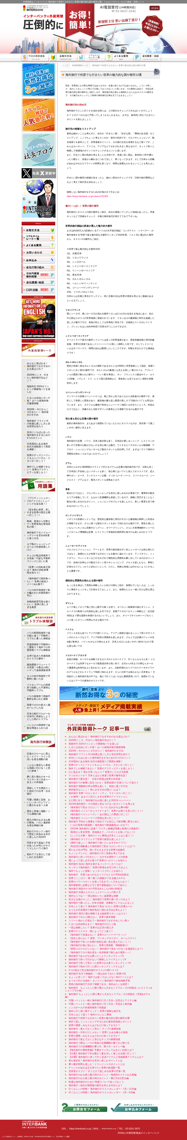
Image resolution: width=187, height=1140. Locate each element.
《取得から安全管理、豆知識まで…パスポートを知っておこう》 (102, 832)
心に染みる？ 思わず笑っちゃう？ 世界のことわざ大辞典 (98, 772)
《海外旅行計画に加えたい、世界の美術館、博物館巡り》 (99, 945)
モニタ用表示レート (8, 1136)
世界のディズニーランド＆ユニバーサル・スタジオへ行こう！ (101, 765)
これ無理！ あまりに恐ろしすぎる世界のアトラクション (98, 796)
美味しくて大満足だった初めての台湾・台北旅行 (38, 791)
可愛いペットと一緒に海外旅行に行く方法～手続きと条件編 (100, 1004)
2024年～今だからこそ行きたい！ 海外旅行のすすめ (96, 751)
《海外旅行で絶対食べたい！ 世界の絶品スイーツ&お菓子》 (38, 581)
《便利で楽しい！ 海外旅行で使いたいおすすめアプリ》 (98, 843)
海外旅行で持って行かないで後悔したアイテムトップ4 (97, 959)
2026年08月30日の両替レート (45, 1136)
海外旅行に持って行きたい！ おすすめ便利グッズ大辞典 (98, 857)
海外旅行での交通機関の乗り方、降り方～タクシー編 (97, 1046)
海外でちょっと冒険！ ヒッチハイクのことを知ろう (96, 871)
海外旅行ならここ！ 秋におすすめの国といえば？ (95, 789)
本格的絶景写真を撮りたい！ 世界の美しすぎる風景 (38, 604)
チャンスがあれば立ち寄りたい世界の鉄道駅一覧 (94, 1067)
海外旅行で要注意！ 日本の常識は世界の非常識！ (95, 779)
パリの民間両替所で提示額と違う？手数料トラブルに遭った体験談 (38, 636)
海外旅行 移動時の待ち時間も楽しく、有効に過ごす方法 (98, 786)
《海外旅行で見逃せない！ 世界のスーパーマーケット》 (98, 934)
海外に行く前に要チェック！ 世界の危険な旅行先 (95, 1011)
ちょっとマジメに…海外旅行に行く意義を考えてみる (97, 853)
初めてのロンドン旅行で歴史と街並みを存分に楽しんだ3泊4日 (38, 834)
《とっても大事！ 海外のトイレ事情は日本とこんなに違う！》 (102, 835)
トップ (65, 65)
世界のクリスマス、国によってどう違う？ (91, 931)
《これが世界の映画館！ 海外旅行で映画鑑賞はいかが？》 (99, 825)
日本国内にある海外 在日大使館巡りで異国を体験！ (96, 761)
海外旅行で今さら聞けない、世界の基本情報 (92, 917)
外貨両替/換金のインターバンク (142, 1133)
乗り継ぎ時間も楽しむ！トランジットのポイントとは (97, 1064)
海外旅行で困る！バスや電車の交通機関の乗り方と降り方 (99, 1043)
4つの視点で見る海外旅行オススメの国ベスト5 (93, 970)
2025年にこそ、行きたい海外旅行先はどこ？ (92, 740)
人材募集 (19, 1136)
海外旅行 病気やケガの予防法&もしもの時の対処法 (95, 888)
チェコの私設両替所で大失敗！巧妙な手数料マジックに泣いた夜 (38, 558)
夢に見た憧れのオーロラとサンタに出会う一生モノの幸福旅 (38, 779)
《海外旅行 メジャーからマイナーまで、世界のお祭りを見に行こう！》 (106, 811)
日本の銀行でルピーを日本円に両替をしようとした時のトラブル (38, 716)
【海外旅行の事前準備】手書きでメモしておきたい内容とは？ (101, 1050)
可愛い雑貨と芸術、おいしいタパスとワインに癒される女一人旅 (38, 802)
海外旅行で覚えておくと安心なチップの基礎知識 (94, 1039)
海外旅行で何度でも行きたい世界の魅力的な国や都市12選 (99, 1018)
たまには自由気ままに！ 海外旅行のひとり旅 (92, 924)
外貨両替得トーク (80, 65)
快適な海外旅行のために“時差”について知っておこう (96, 1082)
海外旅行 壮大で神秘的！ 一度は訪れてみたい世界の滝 (97, 973)
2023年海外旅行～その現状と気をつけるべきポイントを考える (102, 804)
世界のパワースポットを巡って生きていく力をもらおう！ (99, 881)
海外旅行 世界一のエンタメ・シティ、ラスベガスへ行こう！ (100, 793)
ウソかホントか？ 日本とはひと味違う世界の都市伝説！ (98, 775)
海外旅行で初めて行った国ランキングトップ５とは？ (97, 966)
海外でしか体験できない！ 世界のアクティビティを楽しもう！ (102, 768)
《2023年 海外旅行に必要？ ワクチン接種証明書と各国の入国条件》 (105, 828)
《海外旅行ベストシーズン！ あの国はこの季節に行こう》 (99, 814)
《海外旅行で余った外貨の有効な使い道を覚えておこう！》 (100, 942)
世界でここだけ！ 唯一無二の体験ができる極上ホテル (97, 878)
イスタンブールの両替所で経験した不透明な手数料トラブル (38, 688)
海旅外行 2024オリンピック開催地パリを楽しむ (94, 743)
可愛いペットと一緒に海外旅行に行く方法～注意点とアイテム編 (102, 1000)
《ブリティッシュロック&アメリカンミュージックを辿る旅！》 (38, 501)
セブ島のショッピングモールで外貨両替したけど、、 (38, 547)
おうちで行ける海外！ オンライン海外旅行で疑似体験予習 (99, 980)
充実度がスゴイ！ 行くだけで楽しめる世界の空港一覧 (97, 1071)
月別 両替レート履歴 (63, 1136)
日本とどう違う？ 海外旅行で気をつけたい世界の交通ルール (100, 906)
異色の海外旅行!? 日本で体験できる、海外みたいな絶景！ (99, 984)
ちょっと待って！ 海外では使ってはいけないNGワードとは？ (101, 977)
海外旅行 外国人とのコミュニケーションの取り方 (95, 892)
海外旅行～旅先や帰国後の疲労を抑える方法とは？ (95, 1085)
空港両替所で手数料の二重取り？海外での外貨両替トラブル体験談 (38, 647)
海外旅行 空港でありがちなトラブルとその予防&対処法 (99, 874)
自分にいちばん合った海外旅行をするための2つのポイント (100, 758)
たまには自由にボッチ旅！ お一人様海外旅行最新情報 (97, 747)
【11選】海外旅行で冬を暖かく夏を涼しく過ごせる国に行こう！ (102, 1053)
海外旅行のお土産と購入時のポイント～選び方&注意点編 (99, 1078)
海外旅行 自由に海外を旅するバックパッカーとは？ (96, 864)
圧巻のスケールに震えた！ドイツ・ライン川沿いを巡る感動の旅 (38, 756)
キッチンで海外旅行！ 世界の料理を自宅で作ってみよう (98, 867)
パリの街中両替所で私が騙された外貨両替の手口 (38, 593)
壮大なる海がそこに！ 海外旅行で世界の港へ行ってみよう (99, 899)
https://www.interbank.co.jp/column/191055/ (87, 196)
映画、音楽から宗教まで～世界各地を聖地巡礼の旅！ (38, 524)
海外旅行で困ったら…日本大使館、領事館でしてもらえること (101, 903)
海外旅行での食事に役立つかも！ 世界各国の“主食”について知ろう (103, 782)
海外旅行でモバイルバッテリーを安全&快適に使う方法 (38, 535)
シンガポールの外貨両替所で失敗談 (87, 1007)
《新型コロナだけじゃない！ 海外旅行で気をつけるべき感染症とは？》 (106, 949)
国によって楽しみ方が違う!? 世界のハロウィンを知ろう (98, 860)
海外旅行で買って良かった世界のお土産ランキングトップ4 (100, 963)
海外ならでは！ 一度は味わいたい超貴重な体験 (93, 896)
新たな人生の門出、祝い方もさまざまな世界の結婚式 (97, 850)
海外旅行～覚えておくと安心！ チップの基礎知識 (95, 1029)
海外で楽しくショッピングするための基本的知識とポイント (100, 1021)
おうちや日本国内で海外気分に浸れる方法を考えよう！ (98, 910)
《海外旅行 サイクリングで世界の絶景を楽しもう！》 (97, 839)
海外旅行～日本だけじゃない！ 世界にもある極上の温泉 (98, 1032)
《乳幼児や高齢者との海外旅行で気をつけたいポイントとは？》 (102, 846)
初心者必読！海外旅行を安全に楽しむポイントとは (95, 1060)
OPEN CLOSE (28, 1136)
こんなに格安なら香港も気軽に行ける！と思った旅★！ (38, 768)
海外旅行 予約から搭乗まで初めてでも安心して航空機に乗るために (104, 821)
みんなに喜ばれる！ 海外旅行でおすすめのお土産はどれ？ (99, 736)
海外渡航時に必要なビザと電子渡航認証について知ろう (98, 885)
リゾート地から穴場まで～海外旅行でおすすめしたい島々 (99, 920)
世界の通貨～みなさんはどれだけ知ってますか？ (94, 1025)
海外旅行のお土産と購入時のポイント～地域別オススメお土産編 (102, 1074)
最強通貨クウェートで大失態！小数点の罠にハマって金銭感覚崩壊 (38, 667)
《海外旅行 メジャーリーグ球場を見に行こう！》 (95, 818)
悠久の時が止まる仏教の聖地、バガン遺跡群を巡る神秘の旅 (38, 823)
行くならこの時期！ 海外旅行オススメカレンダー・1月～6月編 (102, 1092)
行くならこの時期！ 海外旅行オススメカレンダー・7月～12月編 (102, 1089)
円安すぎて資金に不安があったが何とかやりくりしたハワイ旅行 (38, 846)
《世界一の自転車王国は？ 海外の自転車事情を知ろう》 (38, 570)
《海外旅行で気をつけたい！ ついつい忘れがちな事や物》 (99, 807)
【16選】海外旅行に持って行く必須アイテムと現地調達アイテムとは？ (106, 1057)
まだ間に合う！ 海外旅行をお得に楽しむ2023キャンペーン (100, 800)
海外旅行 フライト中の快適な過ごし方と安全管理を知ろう (99, 754)
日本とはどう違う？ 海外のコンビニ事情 (90, 1014)
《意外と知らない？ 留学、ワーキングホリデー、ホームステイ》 (103, 938)
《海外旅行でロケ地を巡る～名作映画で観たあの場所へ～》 (100, 952)
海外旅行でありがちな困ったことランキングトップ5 (96, 956)
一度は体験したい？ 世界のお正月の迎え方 (91, 927)
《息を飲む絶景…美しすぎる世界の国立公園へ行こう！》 (38, 512)
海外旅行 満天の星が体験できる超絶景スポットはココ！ (98, 913)
